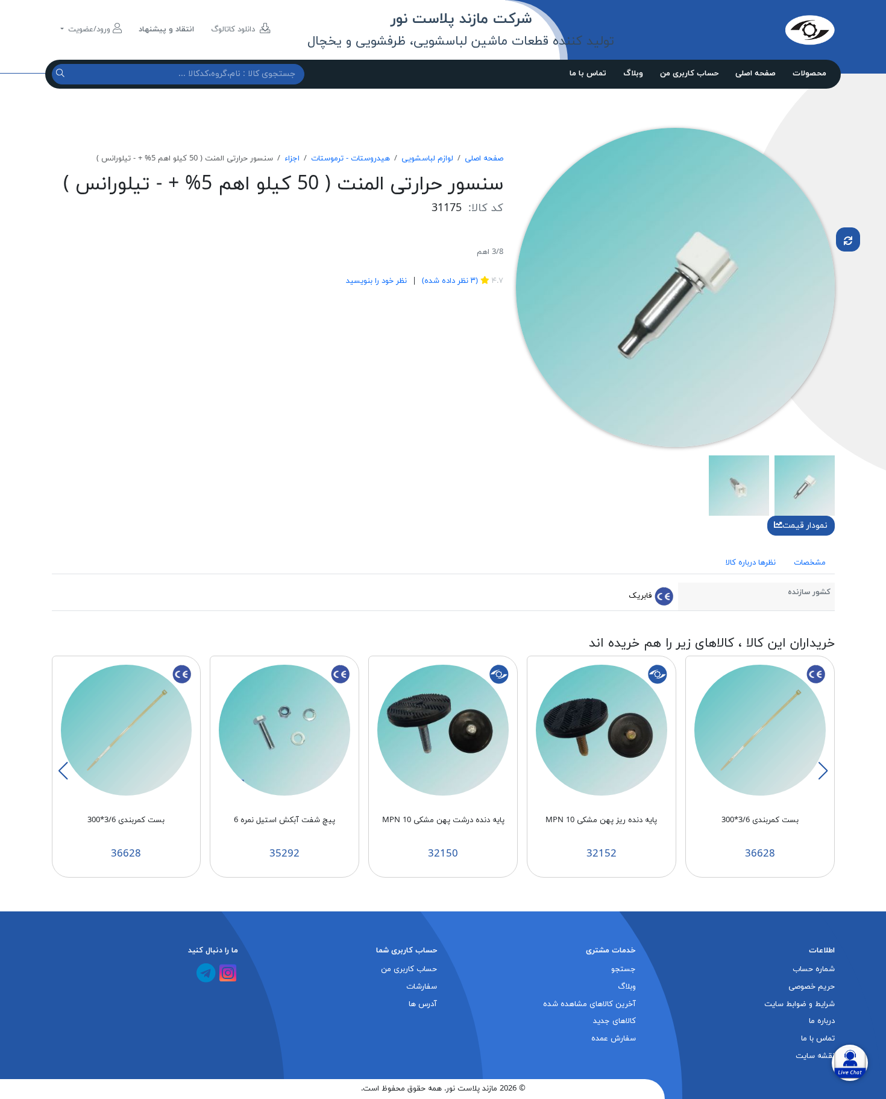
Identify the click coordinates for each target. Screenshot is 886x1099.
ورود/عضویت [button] (89, 29)
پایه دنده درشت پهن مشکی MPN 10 (443, 820)
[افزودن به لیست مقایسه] (848, 239)
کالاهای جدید (614, 1021)
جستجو (623, 969)
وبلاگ (633, 73)
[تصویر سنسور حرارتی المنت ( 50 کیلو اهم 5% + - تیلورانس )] (675, 286)
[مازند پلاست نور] (753, 29)
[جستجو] (62, 74)
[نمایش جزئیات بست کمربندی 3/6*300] (760, 729)
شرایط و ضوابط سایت (799, 1004)
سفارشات (421, 986)
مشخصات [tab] (810, 562)
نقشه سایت (815, 1056)
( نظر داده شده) (448, 281)
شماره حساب (814, 969)
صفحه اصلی (755, 73)
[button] (822, 771)
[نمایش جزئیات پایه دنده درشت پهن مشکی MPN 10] (443, 729)
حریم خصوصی (811, 986)
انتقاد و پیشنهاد (166, 29)
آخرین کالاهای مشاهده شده (589, 1004)
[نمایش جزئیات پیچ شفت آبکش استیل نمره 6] (284, 729)
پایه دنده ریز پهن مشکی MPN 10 (601, 820)
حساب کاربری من (689, 73)
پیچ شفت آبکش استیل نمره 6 (284, 820)
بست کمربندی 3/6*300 (760, 820)
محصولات (809, 73)
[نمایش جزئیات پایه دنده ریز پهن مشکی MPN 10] (601, 729)
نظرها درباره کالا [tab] (751, 562)
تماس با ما (588, 73)
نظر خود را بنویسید (376, 281)
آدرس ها (423, 1004)
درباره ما (822, 1021)
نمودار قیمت (805, 525)
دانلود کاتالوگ (234, 29)
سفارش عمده (613, 1038)
